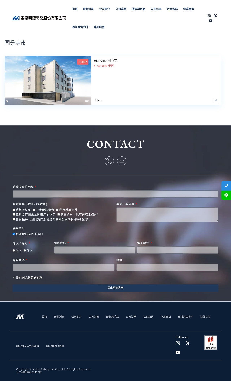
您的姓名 (60, 243)
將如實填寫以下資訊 (29, 234)
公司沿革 (131, 316)
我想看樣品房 (68, 210)
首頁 (44, 316)
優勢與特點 (112, 316)
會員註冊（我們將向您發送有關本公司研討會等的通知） (54, 219)
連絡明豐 (205, 316)
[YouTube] (210, 21)
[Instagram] (209, 16)
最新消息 (59, 316)
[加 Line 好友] (226, 195)
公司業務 (94, 316)
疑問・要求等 (125, 204)
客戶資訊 (19, 228)
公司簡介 (76, 316)
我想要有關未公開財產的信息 (36, 214)
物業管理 (166, 316)
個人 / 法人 (20, 244)
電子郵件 (143, 243)
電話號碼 (19, 260)
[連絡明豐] (226, 185)
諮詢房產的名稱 (23, 187)
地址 (119, 260)
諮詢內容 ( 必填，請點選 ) (30, 204)
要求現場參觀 (45, 210)
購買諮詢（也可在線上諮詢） (80, 214)
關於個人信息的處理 (27, 346)
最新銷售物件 (185, 316)
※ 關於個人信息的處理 (27, 277)
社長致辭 (148, 316)
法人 (30, 250)
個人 (19, 250)
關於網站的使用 (55, 346)
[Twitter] (215, 16)
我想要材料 (23, 210)
